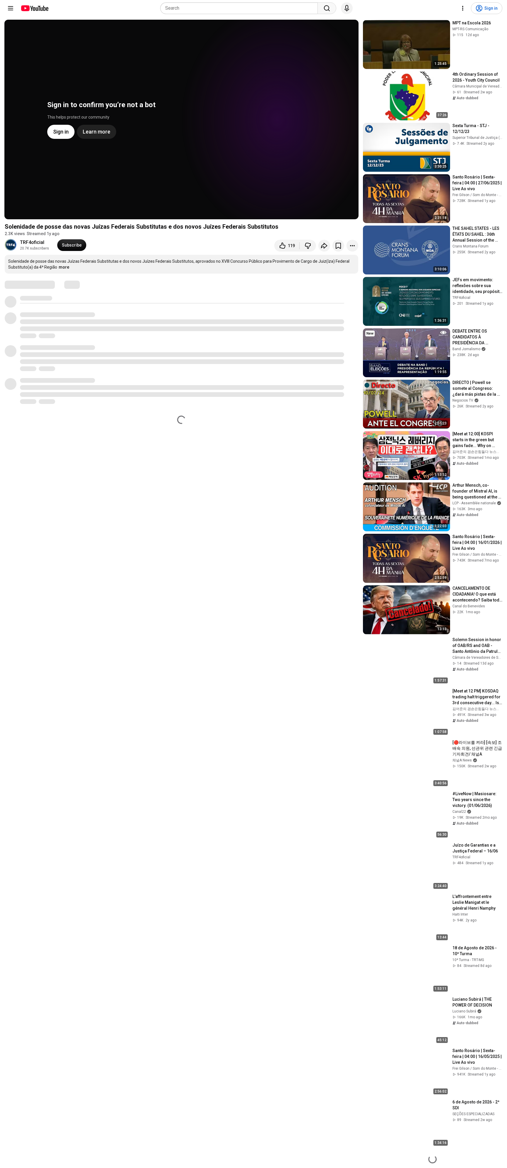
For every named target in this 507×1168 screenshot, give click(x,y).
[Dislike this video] (308, 246)
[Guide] (10, 8)
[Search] (326, 8)
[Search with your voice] (347, 8)
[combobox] (240, 8)
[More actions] (352, 246)
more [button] (64, 267)
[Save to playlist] (338, 246)
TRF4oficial (32, 242)
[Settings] (462, 8)
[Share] (324, 246)
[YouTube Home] (34, 8)
